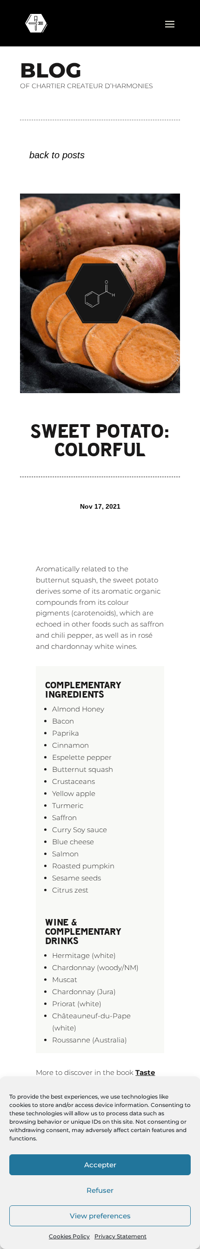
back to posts (57, 155)
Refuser (100, 1190)
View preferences (100, 1215)
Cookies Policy (69, 1236)
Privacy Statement (120, 1236)
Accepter (100, 1164)
